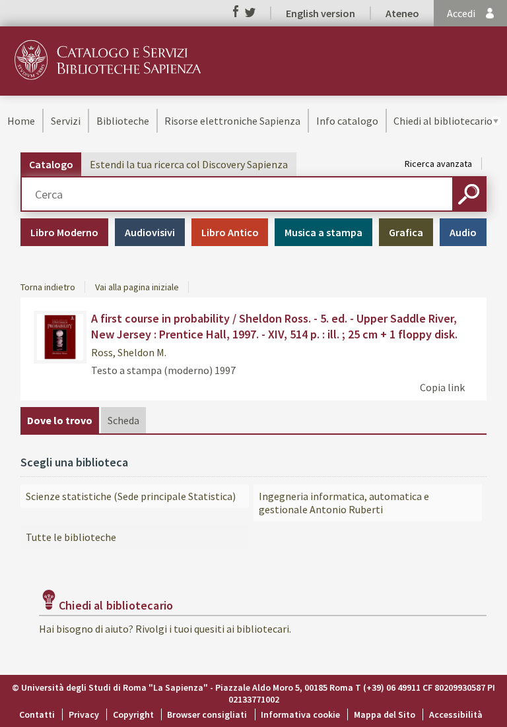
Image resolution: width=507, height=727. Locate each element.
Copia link (442, 387)
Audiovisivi (150, 232)
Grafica (406, 232)
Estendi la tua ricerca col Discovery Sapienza (189, 164)
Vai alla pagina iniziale (137, 287)
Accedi (461, 13)
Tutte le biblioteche (71, 537)
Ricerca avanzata (438, 164)
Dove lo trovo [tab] (59, 420)
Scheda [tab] (123, 420)
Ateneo (402, 13)
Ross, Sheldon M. (128, 352)
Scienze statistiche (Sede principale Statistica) (131, 496)
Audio (463, 232)
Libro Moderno (64, 232)
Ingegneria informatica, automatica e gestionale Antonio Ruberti (344, 503)
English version (320, 13)
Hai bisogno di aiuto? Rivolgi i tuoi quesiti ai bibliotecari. (165, 628)
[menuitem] (21, 121)
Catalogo (51, 164)
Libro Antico (230, 232)
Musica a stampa (323, 232)
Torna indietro (47, 287)
